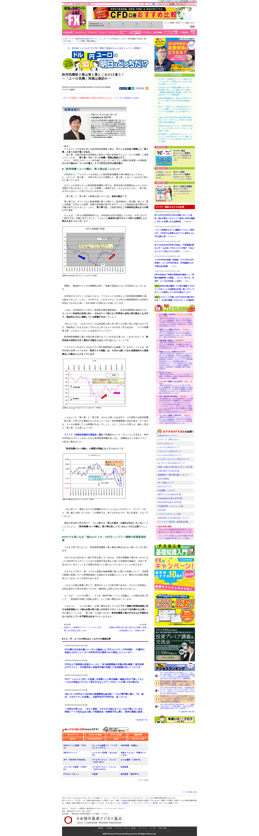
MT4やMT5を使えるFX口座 (169, 502)
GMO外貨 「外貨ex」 (130, 745)
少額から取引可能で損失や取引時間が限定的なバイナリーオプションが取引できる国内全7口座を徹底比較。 (175, 119)
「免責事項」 (125, 803)
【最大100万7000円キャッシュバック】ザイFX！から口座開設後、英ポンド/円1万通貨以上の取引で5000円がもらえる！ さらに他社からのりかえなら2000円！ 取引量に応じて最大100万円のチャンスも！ (175, 320)
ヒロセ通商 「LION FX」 (131, 760)
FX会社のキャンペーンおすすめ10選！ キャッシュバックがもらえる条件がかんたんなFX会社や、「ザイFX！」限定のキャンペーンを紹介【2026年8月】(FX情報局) (177, 699)
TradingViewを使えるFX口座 (170, 498)
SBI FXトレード (70, 752)
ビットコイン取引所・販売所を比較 (173, 522)
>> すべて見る (143, 780)
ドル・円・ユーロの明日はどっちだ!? (112, 39)
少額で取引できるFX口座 (168, 471)
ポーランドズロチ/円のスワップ (171, 463)
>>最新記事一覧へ (141, 720)
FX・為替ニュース (166, 483)
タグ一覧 (152, 828)
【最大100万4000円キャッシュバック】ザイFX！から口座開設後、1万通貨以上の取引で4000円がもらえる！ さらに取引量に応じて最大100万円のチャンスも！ (175, 344)
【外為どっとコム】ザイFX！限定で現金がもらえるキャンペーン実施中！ (107, 48)
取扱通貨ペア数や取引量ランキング (173, 475)
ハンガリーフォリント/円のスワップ (173, 459)
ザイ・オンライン (144, 831)
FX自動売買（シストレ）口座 (170, 506)
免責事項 (100, 828)
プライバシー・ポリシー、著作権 (125, 828)
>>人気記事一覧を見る (186, 712)
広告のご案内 (163, 828)
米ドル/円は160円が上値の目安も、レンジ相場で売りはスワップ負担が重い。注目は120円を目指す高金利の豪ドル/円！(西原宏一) (177, 706)
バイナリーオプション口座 (169, 514)
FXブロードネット (71, 774)
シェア (124, 88)
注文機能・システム (166, 490)
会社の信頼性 (163, 479)
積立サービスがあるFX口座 (169, 494)
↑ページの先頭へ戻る (189, 792)
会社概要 (109, 828)
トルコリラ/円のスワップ (168, 447)
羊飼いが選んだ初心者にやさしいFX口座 (175, 467)
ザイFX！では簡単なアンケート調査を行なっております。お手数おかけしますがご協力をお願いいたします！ (175, 81)
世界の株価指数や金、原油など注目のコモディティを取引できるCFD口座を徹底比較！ (175, 100)
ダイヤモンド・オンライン (116, 831)
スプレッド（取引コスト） (169, 439)
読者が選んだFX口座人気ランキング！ (174, 518)
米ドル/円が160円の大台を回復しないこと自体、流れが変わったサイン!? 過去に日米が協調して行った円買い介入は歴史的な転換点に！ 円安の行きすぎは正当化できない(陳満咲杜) (177, 675)
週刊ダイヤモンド (132, 831)
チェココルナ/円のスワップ (169, 455)
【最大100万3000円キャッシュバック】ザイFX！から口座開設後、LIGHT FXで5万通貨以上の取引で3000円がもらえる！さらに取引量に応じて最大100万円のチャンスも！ (175, 419)
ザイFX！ (169, 831)
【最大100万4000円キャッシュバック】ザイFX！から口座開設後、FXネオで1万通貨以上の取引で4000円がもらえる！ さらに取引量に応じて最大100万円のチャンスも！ (175, 333)
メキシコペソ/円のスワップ (169, 451)
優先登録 (141, 88)
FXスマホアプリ (165, 486)
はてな (133, 88)
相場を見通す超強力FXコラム (86, 39)
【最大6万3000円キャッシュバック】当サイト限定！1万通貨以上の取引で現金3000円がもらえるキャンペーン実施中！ (176, 375)
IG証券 (95, 774)
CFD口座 (162, 510)
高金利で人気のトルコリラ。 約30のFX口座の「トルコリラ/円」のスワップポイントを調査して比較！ (175, 128)
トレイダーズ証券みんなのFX (103, 98)
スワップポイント (165, 443)
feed (147, 88)
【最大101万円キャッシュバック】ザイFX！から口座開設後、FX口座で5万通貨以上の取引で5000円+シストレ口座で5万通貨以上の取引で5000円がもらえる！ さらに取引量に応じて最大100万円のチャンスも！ (176, 387)
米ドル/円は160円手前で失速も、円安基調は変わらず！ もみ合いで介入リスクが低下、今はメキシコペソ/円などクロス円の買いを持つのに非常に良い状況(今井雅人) (177, 690)
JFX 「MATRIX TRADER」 (75, 760)
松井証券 (124, 767)
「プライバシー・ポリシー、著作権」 (145, 803)
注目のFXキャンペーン (167, 436)
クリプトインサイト (158, 831)
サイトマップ (143, 828)
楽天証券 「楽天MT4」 (130, 774)
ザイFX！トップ (68, 39)
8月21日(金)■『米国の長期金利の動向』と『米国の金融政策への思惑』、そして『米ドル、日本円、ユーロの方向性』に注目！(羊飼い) (177, 683)
